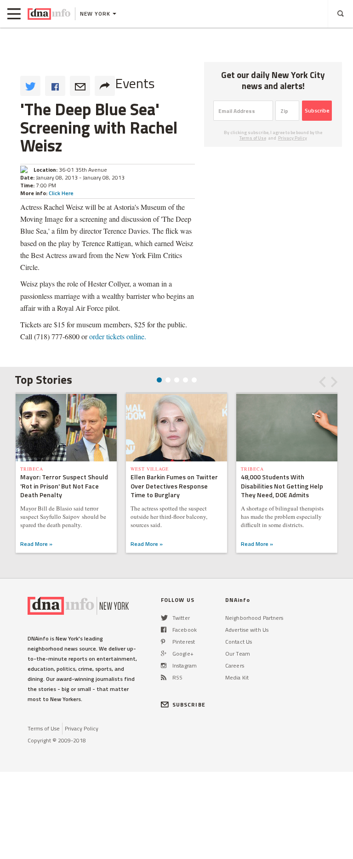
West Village (150, 469)
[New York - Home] (49, 14)
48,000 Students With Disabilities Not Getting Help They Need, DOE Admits (282, 486)
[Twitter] (164, 617)
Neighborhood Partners (254, 617)
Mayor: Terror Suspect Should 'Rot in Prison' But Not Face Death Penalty (64, 486)
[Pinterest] (163, 641)
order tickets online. (117, 336)
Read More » (36, 544)
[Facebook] (163, 629)
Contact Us (238, 641)
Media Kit (237, 677)
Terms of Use (252, 138)
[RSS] (163, 677)
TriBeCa (31, 469)
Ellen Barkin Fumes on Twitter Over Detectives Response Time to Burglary (174, 486)
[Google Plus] (163, 653)
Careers (234, 665)
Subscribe (317, 110)
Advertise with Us (246, 629)
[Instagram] (163, 665)
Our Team (237, 653)
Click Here (61, 193)
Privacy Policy (292, 138)
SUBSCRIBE (188, 704)
